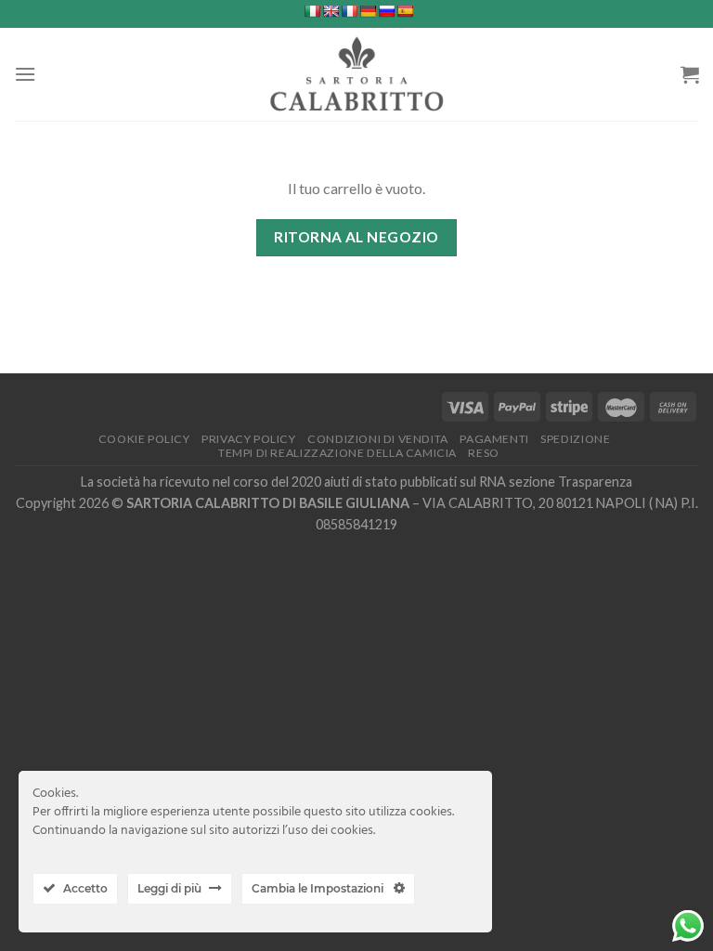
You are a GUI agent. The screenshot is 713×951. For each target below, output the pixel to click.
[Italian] (312, 11)
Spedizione (575, 439)
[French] (349, 11)
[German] (367, 11)
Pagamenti (494, 439)
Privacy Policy (248, 439)
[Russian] (386, 11)
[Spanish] (404, 11)
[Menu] (25, 74)
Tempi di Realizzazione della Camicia (337, 453)
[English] (330, 11)
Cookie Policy (144, 439)
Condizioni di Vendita (377, 439)
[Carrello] (690, 74)
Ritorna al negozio (356, 236)
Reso (483, 453)
